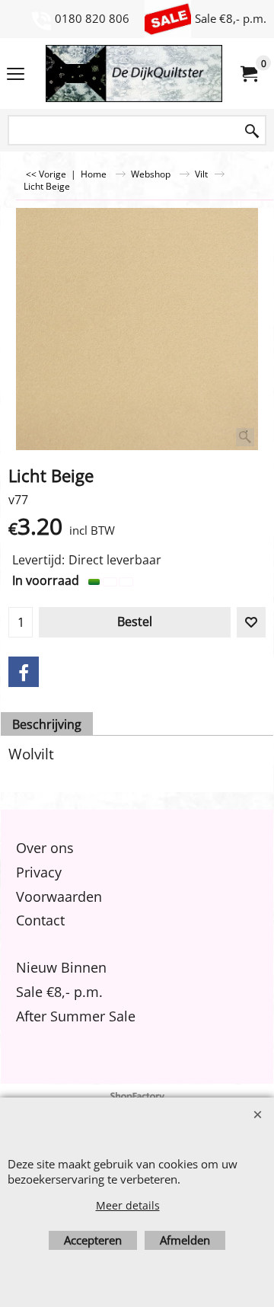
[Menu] (15, 75)
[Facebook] (23, 672)
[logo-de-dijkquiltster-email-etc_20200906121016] (134, 73)
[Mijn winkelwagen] (248, 74)
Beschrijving (46, 724)
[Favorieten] (251, 622)
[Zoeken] (252, 131)
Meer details (128, 1205)
